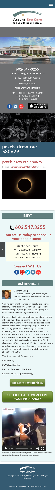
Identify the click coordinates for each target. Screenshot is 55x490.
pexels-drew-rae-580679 (22, 162)
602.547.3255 (29, 227)
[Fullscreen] (42, 448)
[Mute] (37, 448)
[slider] (22, 448)
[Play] (6, 448)
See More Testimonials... (27, 382)
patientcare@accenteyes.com (27, 73)
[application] (24, 429)
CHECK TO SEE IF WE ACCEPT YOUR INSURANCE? (27, 396)
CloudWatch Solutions (38, 486)
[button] (24, 429)
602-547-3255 (27, 69)
